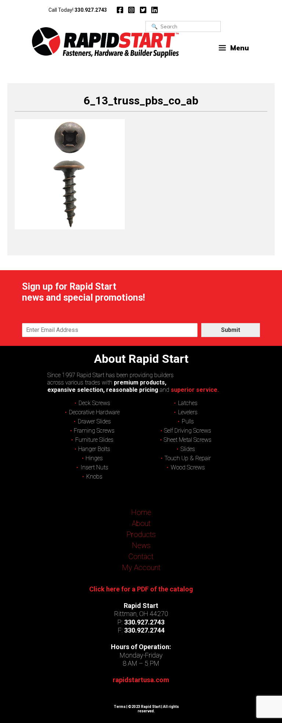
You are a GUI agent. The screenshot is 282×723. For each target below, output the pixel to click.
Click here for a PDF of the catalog (141, 589)
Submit (230, 329)
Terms (120, 707)
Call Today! (77, 10)
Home (141, 512)
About (141, 523)
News (141, 545)
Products (141, 534)
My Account (141, 567)
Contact (141, 556)
